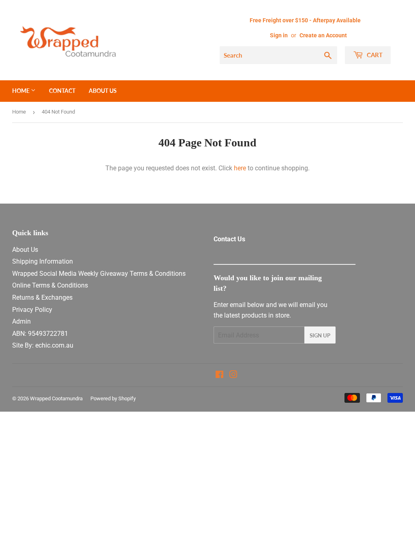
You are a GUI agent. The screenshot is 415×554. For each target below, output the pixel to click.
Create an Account (323, 35)
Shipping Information (42, 261)
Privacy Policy (32, 310)
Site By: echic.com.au (42, 345)
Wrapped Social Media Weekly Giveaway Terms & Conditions (99, 273)
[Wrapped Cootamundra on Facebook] (219, 375)
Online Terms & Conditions (50, 285)
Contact (62, 90)
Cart (374, 54)
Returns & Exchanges (42, 297)
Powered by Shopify (113, 398)
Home (21, 90)
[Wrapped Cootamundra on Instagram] (233, 375)
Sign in (279, 35)
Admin (21, 321)
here (240, 168)
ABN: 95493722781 (40, 333)
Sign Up (320, 335)
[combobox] (278, 55)
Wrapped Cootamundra (56, 398)
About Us (103, 90)
